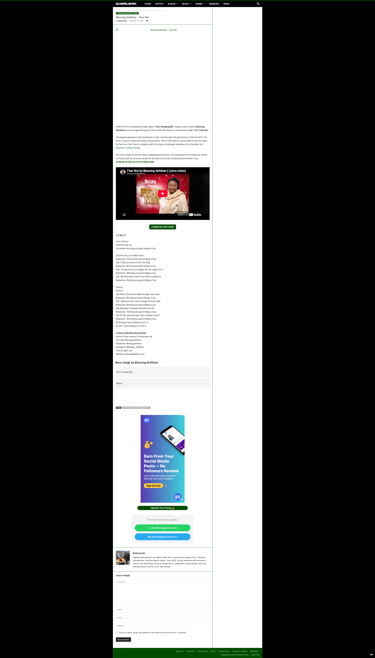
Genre (199, 3)
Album (171, 3)
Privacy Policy (202, 651)
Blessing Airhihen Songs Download (136, 408)
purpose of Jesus (124, 148)
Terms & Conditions (239, 651)
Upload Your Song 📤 (163, 508)
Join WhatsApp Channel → (164, 527)
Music (185, 3)
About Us (179, 651)
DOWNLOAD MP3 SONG (162, 227)
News (226, 3)
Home (148, 3)
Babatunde (123, 21)
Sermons (214, 3)
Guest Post (255, 655)
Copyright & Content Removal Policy (234, 655)
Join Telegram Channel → (164, 536)
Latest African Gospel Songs (132, 10)
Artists (159, 3)
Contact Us (190, 651)
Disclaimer (254, 651)
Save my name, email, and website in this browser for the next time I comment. (152, 633)
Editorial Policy (224, 651)
